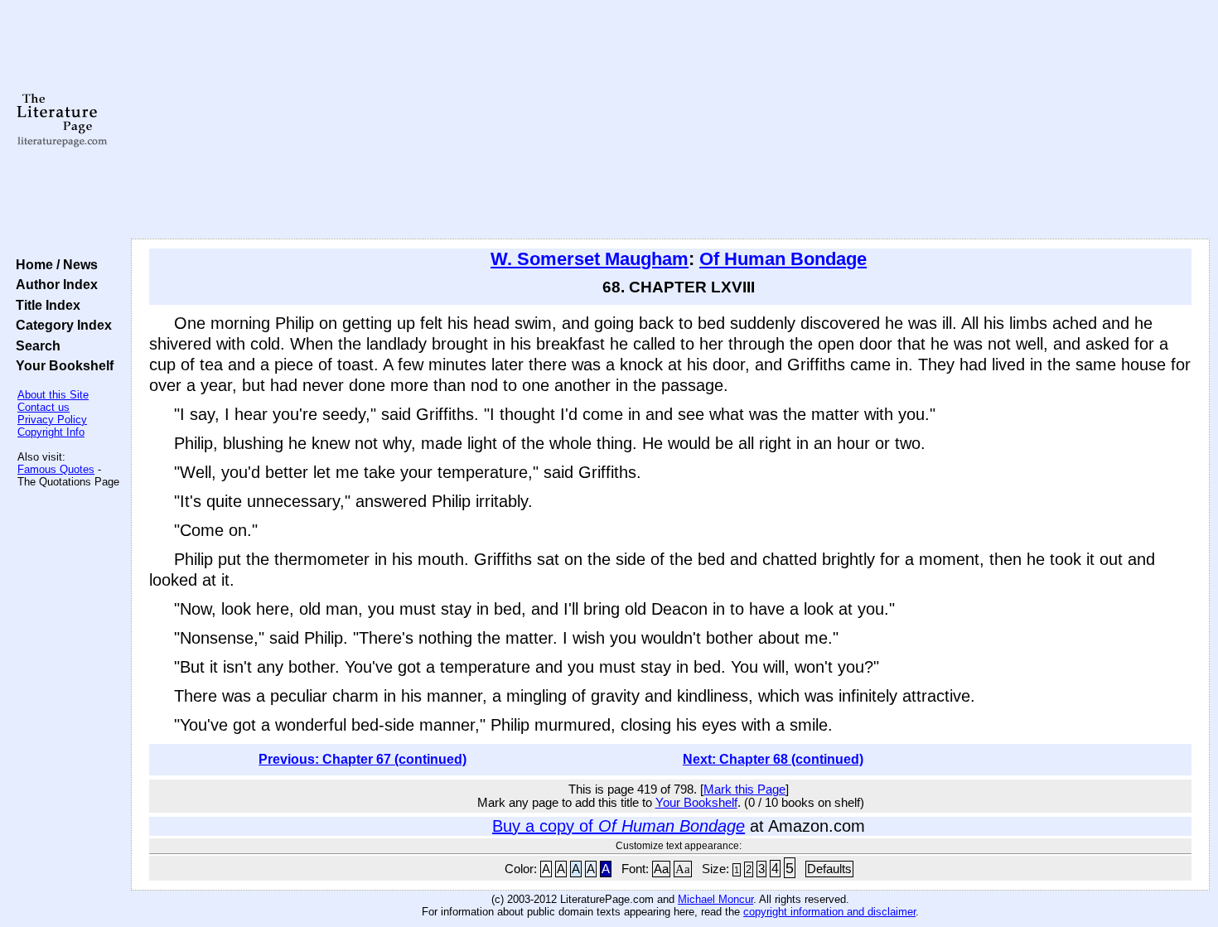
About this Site (53, 395)
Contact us (43, 407)
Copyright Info (51, 432)
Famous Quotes (55, 469)
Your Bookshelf (61, 365)
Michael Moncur (715, 899)
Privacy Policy (52, 419)
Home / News (53, 264)
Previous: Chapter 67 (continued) (362, 759)
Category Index (60, 324)
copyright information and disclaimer (829, 911)
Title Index (44, 304)
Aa (661, 869)
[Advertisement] (670, 120)
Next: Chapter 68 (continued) (773, 759)
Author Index (53, 284)
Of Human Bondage (783, 259)
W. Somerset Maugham (590, 259)
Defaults (829, 869)
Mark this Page (744, 789)
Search (34, 345)
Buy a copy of (618, 826)
